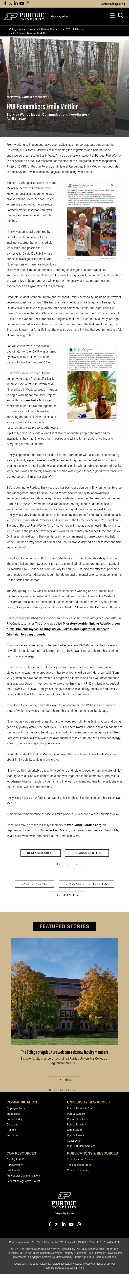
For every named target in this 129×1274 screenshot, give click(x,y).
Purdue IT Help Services (81, 1146)
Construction (74, 1141)
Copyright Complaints (41, 1257)
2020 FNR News (75, 29)
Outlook (11, 1130)
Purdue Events (75, 1135)
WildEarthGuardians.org (84, 825)
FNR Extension (66, 895)
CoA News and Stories (80, 1159)
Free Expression (97, 1253)
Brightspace (13, 1114)
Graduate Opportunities (86, 883)
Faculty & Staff (15, 1159)
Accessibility (68, 1249)
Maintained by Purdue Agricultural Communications (86, 1257)
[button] (50, 1090)
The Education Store (79, 1165)
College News (17, 29)
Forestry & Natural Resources (45, 29)
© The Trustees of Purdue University (35, 1249)
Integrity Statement (75, 1253)
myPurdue (12, 1135)
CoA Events (13, 1170)
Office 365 (12, 1124)
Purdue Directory (77, 1124)
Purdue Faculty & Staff (80, 1108)
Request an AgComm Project (23, 1181)
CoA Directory (15, 1165)
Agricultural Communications (23, 1176)
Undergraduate (34, 883)
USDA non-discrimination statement (41, 1253)
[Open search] (120, 16)
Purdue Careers (76, 1114)
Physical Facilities (77, 1119)
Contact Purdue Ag (78, 1170)
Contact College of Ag (113, 3)
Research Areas (40, 852)
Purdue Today (14, 1119)
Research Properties (67, 864)
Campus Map (74, 1130)
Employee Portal (16, 1108)
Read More (64, 1080)
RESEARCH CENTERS (87, 852)
